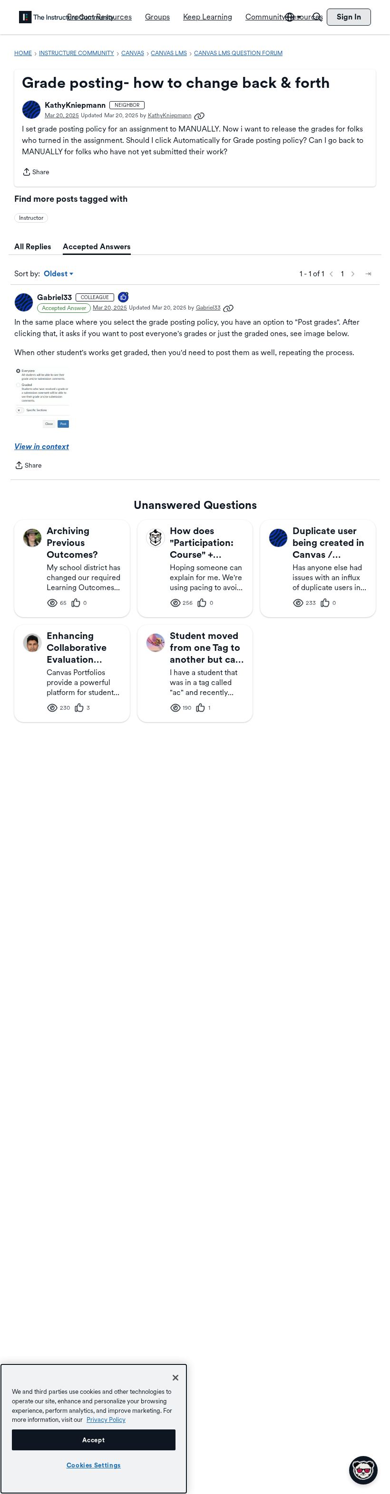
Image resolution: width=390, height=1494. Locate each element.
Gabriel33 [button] (54, 297)
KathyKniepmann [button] (75, 105)
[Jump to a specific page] (368, 274)
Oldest (56, 274)
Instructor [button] (31, 218)
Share (35, 173)
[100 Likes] (123, 297)
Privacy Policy (106, 1419)
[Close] (175, 1377)
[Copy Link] (199, 115)
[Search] (317, 17)
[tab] (33, 247)
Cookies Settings (94, 1465)
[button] (31, 109)
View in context (41, 446)
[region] (93, 1428)
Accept (93, 1440)
